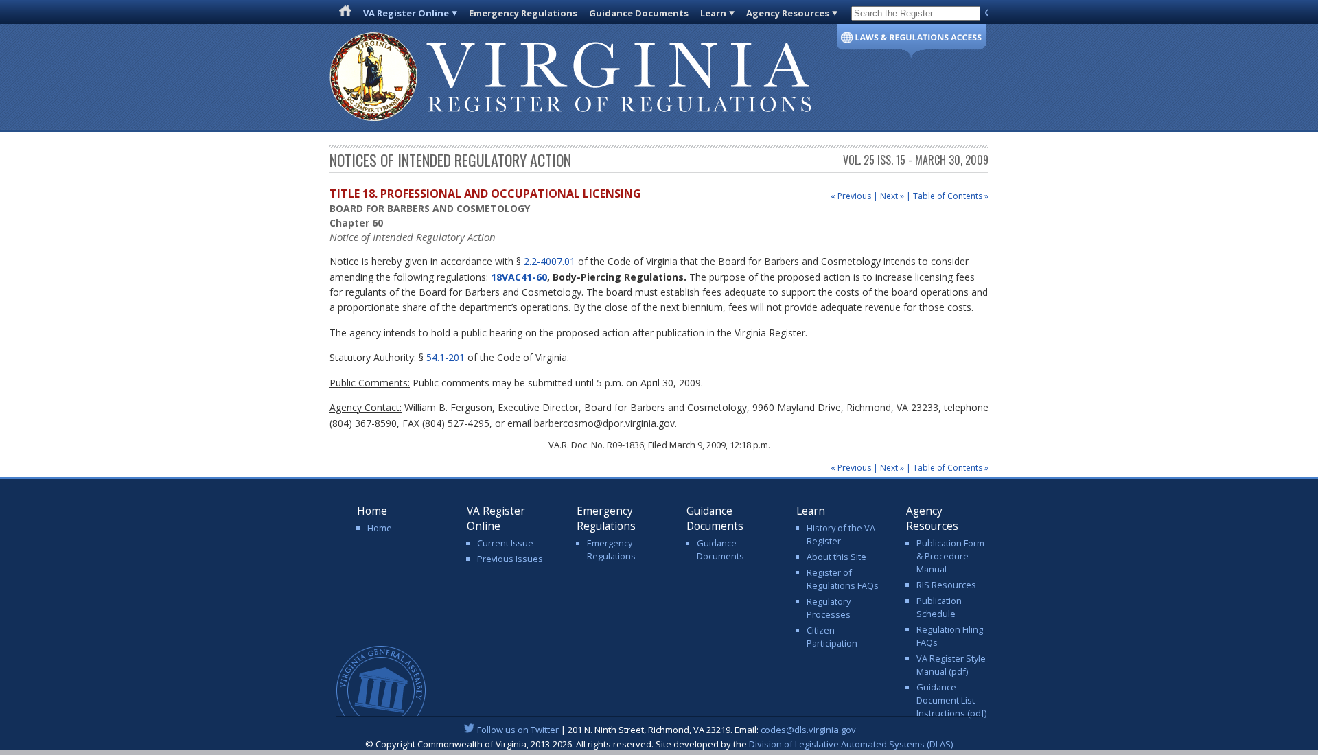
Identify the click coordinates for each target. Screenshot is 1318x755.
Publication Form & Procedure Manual (950, 556)
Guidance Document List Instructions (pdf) (951, 700)
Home (379, 528)
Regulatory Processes (829, 607)
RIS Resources (946, 585)
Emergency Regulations (523, 13)
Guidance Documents (639, 13)
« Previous (851, 196)
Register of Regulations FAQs (843, 579)
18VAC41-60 (519, 276)
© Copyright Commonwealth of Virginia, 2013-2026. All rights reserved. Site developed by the (659, 744)
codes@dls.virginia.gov (808, 729)
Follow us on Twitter (518, 729)
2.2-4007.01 (549, 261)
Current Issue (505, 543)
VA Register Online (406, 13)
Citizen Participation (832, 636)
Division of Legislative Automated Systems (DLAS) (851, 744)
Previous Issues (510, 559)
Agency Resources (787, 13)
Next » (892, 196)
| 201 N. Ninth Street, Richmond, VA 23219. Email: (666, 729)
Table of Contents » (950, 196)
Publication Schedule (939, 607)
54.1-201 (445, 357)
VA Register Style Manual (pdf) (951, 664)
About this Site (836, 556)
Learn (713, 13)
